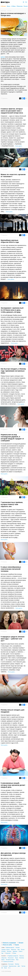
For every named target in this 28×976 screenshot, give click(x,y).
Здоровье (3, 10)
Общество (5, 497)
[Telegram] (22, 98)
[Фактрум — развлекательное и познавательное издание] (6, 2)
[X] (20, 98)
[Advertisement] (14, 927)
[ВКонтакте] (24, 98)
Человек (4, 363)
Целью (3, 57)
